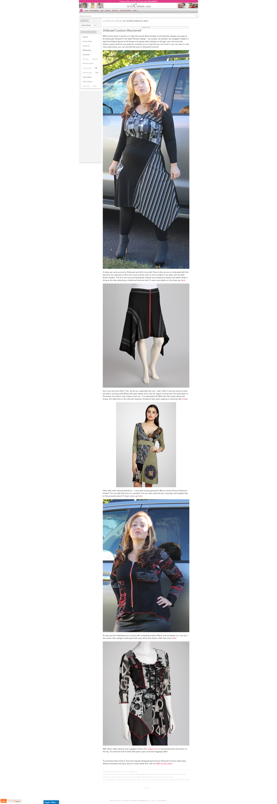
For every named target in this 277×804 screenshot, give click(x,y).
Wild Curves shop (164, 763)
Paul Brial (86, 54)
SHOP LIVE (115, 10)
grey (120, 777)
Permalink (133, 771)
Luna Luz (86, 46)
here (183, 280)
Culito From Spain (87, 72)
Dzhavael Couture (88, 63)
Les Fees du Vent (87, 68)
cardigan (118, 774)
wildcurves (170, 779)
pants (146, 777)
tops (148, 779)
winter (177, 779)
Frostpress (162, 800)
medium (140, 777)
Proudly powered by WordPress (135, 800)
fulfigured (105, 777)
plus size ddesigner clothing (112, 779)
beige (107, 774)
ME (96, 68)
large (127, 777)
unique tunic (152, 748)
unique (158, 779)
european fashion (173, 774)
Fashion (183, 774)
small (139, 779)
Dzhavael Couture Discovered (122, 30)
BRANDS (107, 10)
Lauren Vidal (86, 86)
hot (123, 777)
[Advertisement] (90, 124)
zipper (188, 779)
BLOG (86, 10)
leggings (133, 777)
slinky (133, 779)
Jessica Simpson (88, 81)
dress (144, 774)
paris (150, 777)
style (144, 779)
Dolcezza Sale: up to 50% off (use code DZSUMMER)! (139, 1)
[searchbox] (138, 16)
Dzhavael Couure (159, 774)
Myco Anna (86, 59)
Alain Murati (87, 77)
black (112, 774)
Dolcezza (87, 50)
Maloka (85, 37)
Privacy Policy (115, 800)
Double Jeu (95, 59)
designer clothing (134, 774)
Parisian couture (159, 777)
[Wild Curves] (81, 10)
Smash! (95, 86)
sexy (129, 779)
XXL (184, 779)
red (125, 779)
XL (182, 779)
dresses (149, 774)
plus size (169, 777)
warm (163, 779)
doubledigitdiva (108, 771)
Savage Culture (87, 41)
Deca (97, 72)
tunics (152, 779)
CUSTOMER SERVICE (125, 10)
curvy (124, 774)
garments (114, 777)
